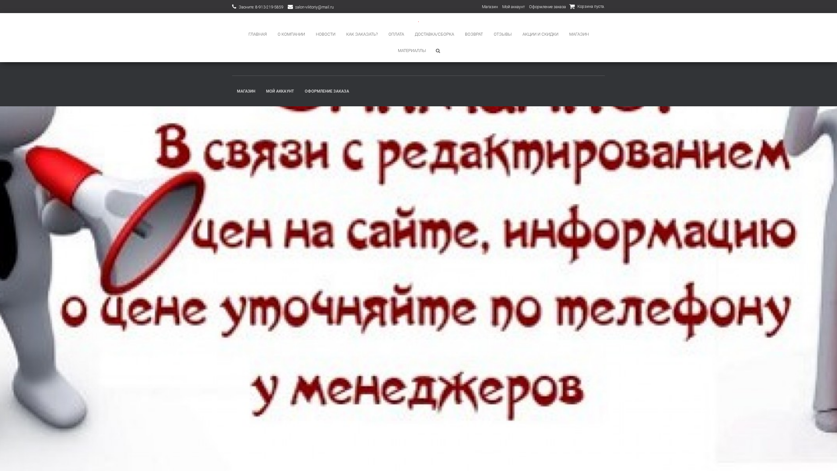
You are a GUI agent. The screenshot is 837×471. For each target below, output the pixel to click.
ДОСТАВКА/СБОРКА (434, 34)
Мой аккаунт (513, 7)
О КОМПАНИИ (291, 34)
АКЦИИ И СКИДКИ (540, 34)
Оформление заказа (547, 7)
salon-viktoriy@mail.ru (314, 7)
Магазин (490, 7)
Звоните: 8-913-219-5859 (261, 7)
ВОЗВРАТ (474, 34)
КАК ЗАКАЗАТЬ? (362, 34)
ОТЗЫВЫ (503, 34)
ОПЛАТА (396, 34)
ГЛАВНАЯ (257, 34)
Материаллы (412, 50)
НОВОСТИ (325, 34)
